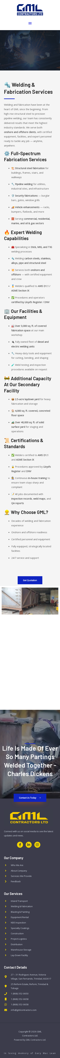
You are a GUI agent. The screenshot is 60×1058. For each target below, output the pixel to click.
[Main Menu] (30, 23)
